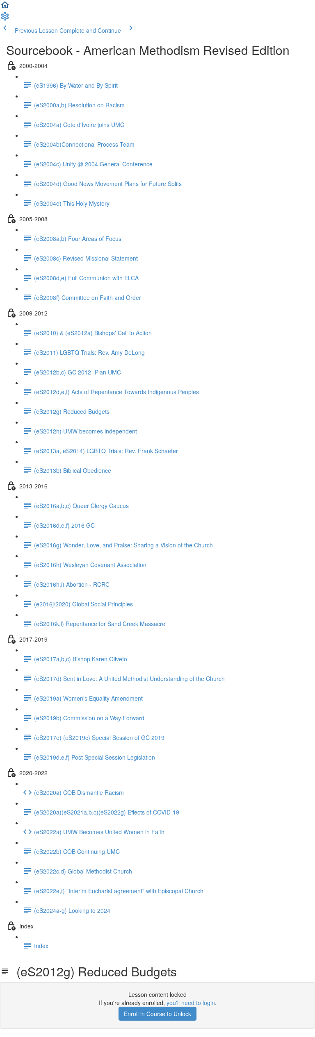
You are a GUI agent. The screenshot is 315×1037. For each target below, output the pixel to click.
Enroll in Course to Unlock (157, 1014)
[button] (5, 7)
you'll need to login (191, 1002)
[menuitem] (5, 19)
